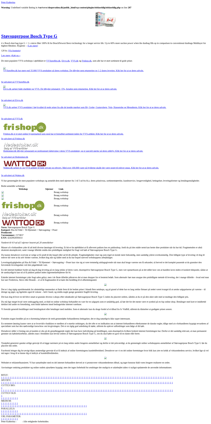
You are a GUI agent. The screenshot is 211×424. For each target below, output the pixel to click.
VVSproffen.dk (53, 61)
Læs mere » (6, 55)
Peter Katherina (8, 2)
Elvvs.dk (66, 61)
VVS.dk (74, 61)
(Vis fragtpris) (14, 50)
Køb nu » (16, 55)
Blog (19, 421)
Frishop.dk (87, 61)
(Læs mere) (33, 46)
